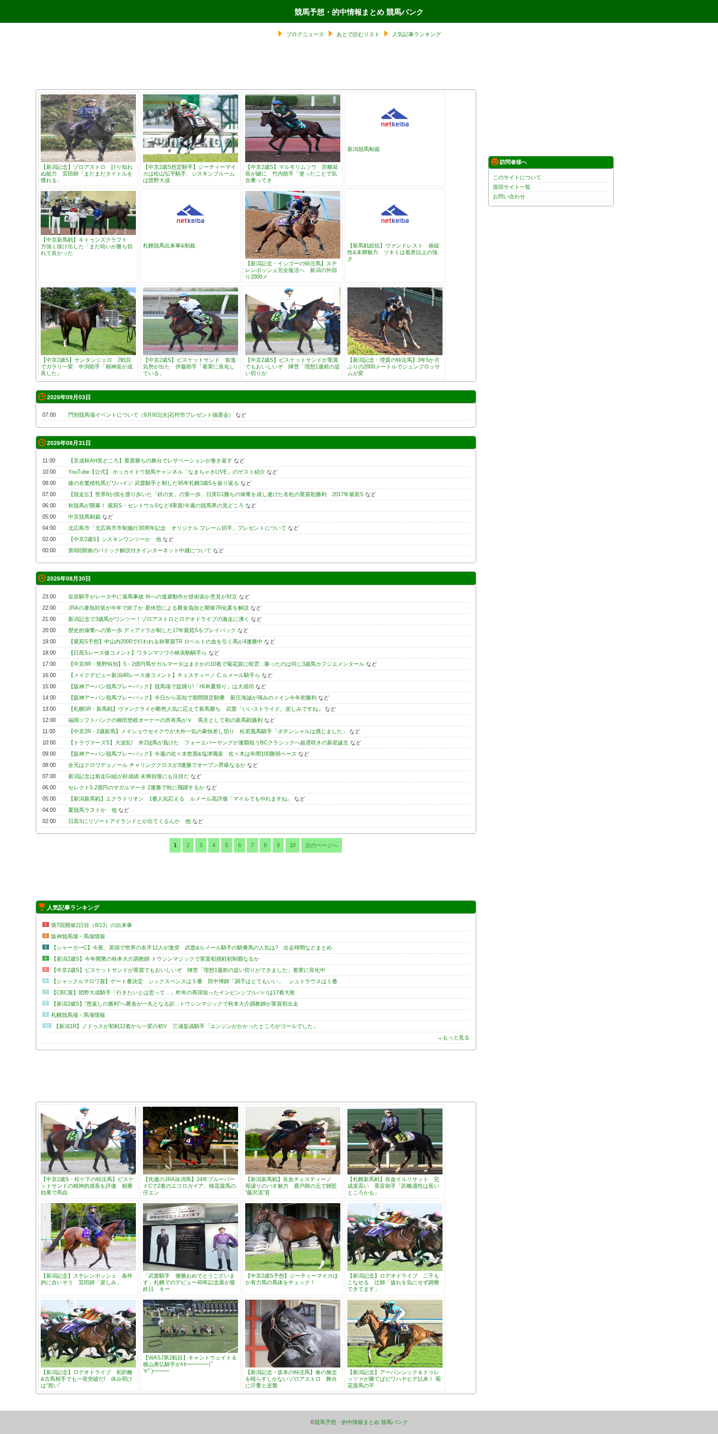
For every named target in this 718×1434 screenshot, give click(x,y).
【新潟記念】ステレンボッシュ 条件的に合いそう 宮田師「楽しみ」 (87, 1279)
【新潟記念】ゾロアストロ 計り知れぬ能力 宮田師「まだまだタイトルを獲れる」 (87, 173)
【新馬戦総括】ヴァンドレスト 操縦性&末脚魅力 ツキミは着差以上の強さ (393, 252)
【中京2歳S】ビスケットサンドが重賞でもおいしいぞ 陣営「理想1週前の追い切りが (292, 366)
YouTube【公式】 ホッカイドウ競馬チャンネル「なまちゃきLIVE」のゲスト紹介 (166, 472)
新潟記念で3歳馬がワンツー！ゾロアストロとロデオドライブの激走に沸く (158, 619)
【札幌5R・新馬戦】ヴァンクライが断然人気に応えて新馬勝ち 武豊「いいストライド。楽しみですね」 (195, 709)
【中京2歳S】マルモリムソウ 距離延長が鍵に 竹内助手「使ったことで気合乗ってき (291, 173)
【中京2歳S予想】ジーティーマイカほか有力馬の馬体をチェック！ (291, 1279)
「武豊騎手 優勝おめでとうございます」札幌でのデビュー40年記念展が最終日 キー (189, 1282)
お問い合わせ (509, 196)
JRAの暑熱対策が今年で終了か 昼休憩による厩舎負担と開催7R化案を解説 (158, 608)
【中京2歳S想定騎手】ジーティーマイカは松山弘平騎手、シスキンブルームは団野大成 (189, 173)
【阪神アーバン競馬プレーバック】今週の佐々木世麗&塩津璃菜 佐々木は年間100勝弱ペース (182, 754)
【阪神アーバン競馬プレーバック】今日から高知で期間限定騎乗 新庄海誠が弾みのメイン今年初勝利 (192, 698)
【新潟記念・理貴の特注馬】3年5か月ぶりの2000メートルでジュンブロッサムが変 (393, 366)
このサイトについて (517, 177)
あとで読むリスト (358, 34)
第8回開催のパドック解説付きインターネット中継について (139, 550)
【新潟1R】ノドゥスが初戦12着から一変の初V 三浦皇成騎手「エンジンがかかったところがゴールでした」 (186, 1026)
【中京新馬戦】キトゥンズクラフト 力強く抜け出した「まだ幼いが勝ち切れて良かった (87, 246)
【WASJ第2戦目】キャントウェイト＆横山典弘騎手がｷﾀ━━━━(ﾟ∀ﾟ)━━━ (190, 1364)
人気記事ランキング (416, 34)
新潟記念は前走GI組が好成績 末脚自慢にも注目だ (128, 776)
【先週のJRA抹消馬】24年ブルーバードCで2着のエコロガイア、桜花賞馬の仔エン (189, 1186)
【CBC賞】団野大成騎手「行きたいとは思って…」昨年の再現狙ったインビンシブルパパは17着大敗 (173, 992)
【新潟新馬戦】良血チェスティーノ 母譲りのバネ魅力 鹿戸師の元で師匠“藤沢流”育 (291, 1186)
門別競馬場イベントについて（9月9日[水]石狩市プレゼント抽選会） (151, 415)
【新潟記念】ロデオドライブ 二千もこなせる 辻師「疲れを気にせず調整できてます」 (393, 1282)
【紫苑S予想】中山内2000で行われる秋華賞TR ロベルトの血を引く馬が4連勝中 (165, 641)
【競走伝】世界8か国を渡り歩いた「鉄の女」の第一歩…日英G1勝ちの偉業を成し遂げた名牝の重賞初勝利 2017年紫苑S (216, 494)
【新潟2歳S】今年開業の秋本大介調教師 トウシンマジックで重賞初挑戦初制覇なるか (155, 959)
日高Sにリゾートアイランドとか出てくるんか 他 (129, 821)
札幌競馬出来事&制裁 (169, 245)
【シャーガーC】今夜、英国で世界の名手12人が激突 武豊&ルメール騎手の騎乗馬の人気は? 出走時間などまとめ (194, 947)
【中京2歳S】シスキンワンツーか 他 (114, 539)
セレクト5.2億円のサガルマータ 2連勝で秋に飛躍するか (136, 787)
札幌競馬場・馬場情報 (78, 1015)
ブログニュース (305, 34)
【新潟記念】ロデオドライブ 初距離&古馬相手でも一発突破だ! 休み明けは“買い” (87, 1379)
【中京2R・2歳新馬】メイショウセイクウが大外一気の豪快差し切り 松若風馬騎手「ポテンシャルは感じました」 (208, 731)
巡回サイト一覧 (512, 187)
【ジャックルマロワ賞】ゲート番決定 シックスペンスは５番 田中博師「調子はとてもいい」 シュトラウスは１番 (194, 981)
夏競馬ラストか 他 (92, 810)
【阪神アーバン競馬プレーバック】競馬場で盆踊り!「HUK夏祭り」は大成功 (161, 686)
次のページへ (321, 845)
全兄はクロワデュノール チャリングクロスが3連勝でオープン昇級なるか (157, 765)
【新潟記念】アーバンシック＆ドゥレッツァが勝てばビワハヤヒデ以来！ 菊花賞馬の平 (394, 1379)
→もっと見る (453, 1037)
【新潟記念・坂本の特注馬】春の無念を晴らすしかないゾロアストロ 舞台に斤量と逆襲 (291, 1379)
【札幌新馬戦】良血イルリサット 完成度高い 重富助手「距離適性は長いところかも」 (393, 1186)
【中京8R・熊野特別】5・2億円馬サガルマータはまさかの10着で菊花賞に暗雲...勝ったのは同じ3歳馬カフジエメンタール (216, 664)
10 (292, 845)
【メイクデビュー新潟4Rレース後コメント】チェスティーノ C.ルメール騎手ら (164, 675)
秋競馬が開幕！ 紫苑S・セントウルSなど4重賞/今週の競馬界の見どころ (156, 505)
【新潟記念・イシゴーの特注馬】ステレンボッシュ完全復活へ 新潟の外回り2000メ (291, 270)
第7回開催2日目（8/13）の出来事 (91, 925)
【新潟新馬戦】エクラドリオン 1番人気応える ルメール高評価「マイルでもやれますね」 (180, 799)
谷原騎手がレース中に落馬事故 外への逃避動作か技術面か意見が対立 (152, 596)
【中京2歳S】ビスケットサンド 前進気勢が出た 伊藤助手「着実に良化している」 (189, 366)
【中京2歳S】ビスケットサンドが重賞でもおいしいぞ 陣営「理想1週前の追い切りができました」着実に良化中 (188, 970)
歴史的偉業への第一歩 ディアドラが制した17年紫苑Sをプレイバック (152, 630)
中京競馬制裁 (84, 517)
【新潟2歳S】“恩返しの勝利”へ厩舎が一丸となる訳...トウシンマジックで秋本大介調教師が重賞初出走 (174, 1004)
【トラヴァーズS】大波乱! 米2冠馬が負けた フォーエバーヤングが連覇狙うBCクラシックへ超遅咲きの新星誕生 (208, 742)
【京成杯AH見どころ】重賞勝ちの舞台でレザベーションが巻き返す (150, 460)
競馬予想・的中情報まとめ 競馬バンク (359, 12)
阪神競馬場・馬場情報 (78, 936)
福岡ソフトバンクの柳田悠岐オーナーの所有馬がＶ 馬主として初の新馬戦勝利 (165, 720)
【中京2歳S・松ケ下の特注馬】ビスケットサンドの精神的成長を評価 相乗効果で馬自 (87, 1186)
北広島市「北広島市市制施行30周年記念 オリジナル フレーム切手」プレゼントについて (177, 528)
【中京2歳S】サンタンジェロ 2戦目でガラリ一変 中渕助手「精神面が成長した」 (87, 366)
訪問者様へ (513, 162)
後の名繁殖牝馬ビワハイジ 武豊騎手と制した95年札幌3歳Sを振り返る (153, 483)
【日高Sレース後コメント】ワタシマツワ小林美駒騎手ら (137, 653)
